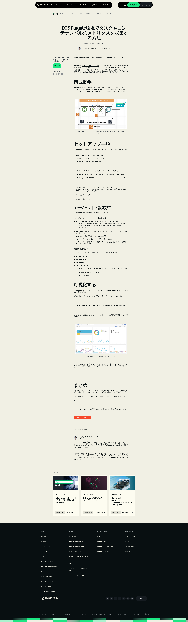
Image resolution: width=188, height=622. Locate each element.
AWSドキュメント (81, 191)
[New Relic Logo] (42, 5)
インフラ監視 (80, 13)
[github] (115, 598)
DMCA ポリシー (55, 614)
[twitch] (128, 598)
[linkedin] (120, 598)
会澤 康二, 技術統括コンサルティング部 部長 (97, 48)
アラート (95, 364)
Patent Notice (136, 614)
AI (91, 13)
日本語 (147, 614)
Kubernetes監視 (82, 429)
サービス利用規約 (43, 614)
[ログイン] (125, 4)
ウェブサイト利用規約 (81, 614)
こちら (105, 57)
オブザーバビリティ (65, 13)
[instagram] (124, 598)
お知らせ (108, 13)
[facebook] (132, 598)
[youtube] (107, 598)
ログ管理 (87, 13)
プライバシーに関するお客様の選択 (100, 614)
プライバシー (68, 614)
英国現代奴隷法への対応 (122, 614)
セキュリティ (101, 13)
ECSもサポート (96, 67)
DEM (94, 13)
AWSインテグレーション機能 (90, 65)
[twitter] (111, 598)
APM (73, 13)
